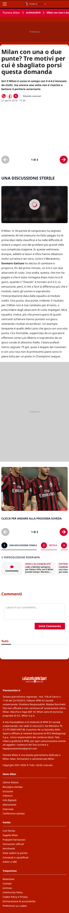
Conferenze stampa (14, 813)
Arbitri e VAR (10, 861)
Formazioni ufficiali (13, 844)
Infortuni (8, 795)
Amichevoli (9, 848)
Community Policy (13, 892)
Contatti (7, 883)
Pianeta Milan (11, 12)
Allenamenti (9, 804)
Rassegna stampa (13, 786)
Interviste (8, 809)
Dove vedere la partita (15, 853)
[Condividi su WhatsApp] (3, 96)
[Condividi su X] (15, 96)
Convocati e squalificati (15, 857)
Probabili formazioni (14, 839)
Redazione (8, 879)
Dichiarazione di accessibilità (19, 901)
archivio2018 (33, 12)
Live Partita (9, 830)
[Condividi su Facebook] (9, 96)
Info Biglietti (10, 800)
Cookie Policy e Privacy (15, 896)
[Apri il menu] (5, 4)
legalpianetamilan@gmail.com (20, 748)
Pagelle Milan (10, 835)
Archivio (7, 888)
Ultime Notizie (11, 782)
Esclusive (8, 791)
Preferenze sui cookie (15, 905)
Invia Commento (50, 626)
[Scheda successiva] (64, 160)
